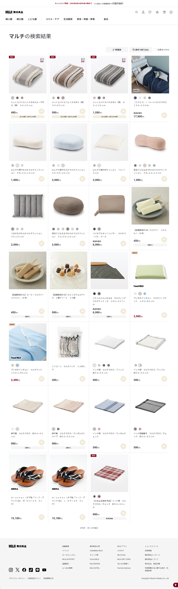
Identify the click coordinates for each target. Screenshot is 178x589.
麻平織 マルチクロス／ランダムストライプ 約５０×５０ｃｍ (68, 435)
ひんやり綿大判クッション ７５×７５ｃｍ (109, 171)
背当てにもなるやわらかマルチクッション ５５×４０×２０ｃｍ (68, 235)
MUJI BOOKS (95, 563)
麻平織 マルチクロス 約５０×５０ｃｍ (27, 435)
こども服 (32, 19)
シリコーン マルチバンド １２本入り (68, 368)
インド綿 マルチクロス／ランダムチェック (109, 435)
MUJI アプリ (122, 546)
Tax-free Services (123, 568)
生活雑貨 (68, 19)
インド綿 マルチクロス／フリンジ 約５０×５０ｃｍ (109, 371)
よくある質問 (67, 568)
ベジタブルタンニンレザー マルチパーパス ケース (109, 235)
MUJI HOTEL (95, 568)
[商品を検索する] (136, 12)
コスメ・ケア (52, 19)
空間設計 (65, 563)
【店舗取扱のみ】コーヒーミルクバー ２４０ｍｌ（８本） (28, 296)
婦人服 (9, 19)
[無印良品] (17, 546)
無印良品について (151, 559)
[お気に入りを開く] (150, 12)
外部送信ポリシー (34, 578)
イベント (65, 550)
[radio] (12, 98)
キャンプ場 (94, 555)
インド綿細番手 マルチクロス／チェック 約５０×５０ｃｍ (150, 435)
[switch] (41, 111)
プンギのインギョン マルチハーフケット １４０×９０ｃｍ (150, 299)
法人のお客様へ (123, 563)
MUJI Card (121, 555)
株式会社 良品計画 (152, 563)
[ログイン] (143, 12)
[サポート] (171, 12)
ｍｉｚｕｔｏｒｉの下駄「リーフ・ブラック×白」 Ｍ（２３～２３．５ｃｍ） (27, 500)
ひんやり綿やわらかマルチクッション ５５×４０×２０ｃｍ (69, 171)
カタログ (120, 550)
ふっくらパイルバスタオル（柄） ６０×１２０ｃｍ (109, 104)
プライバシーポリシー (17, 578)
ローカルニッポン (69, 555)
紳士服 (20, 19)
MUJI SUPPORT (68, 559)
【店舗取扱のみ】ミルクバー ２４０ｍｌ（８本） (150, 231)
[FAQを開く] (164, 12)
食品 (106, 19)
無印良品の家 (95, 546)
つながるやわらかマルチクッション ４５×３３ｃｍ (27, 235)
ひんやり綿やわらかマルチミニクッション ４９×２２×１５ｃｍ (27, 171)
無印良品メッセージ (152, 555)
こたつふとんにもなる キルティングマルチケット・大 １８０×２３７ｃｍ (109, 301)
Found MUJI (94, 559)
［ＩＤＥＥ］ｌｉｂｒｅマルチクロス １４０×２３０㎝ (151, 104)
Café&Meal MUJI (96, 550)
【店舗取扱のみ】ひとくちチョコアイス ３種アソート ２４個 (68, 296)
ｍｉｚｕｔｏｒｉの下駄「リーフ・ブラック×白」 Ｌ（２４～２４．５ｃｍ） (68, 500)
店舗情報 (65, 546)
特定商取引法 (48, 578)
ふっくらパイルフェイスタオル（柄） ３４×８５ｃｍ (69, 104)
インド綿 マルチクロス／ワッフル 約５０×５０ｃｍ (150, 371)
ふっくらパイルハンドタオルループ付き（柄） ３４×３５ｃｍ (27, 104)
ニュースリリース (151, 546)
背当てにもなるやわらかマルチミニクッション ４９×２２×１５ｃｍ (150, 171)
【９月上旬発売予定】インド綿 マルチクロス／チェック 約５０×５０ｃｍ (109, 503)
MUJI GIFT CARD (124, 559)
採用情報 (148, 550)
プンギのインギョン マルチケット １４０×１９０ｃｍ (27, 371)
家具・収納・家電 (86, 19)
